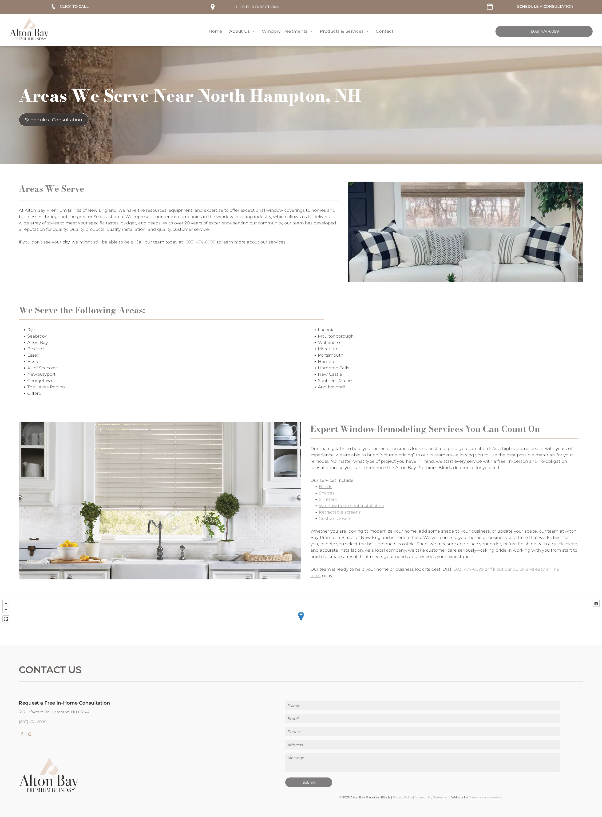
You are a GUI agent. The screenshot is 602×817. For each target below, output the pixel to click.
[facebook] (22, 735)
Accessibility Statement (432, 797)
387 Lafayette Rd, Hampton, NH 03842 (54, 712)
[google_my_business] (29, 735)
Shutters (328, 499)
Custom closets (335, 518)
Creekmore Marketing (485, 797)
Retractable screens (340, 512)
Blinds (325, 486)
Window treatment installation (351, 505)
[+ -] (301, 621)
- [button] (6, 609)
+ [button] (6, 603)
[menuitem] (215, 31)
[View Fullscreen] (6, 619)
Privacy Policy (403, 797)
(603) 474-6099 (200, 242)
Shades (326, 493)
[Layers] (596, 603)
